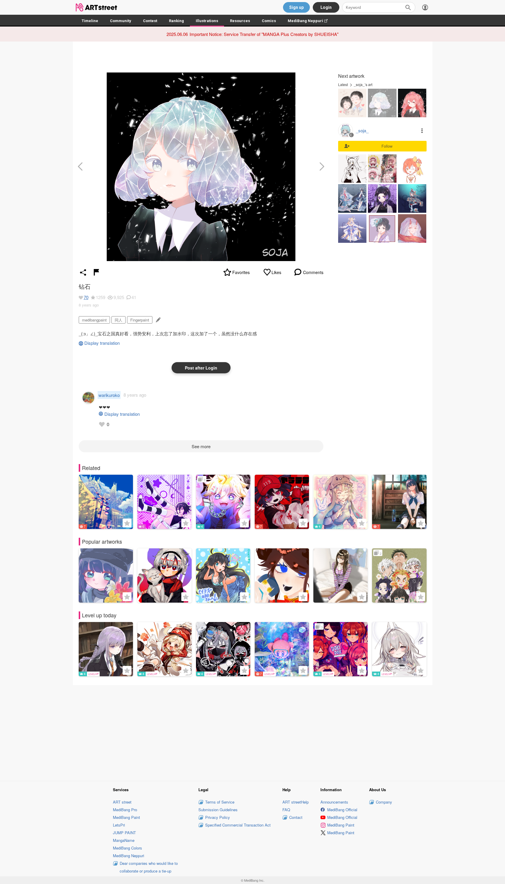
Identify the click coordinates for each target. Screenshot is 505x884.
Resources (240, 21)
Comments (313, 272)
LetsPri (119, 825)
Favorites (241, 272)
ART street (122, 802)
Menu (422, 130)
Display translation (102, 343)
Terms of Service (219, 802)
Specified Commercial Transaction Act (238, 825)
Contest (150, 21)
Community (120, 21)
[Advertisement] (253, 732)
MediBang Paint (126, 817)
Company (384, 802)
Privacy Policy (217, 817)
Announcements (334, 802)
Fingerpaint (139, 320)
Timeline (90, 21)
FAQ (286, 809)
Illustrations (207, 21)
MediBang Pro (125, 809)
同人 (118, 320)
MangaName (123, 840)
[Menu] (425, 7)
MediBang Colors (127, 848)
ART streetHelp (295, 802)
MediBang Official (342, 809)
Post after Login (201, 368)
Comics (269, 21)
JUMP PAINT (124, 832)
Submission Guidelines (218, 809)
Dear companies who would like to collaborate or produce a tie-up (149, 867)
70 (86, 297)
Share (83, 272)
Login (326, 7)
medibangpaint (94, 320)
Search (408, 7)
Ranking (176, 21)
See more (201, 446)
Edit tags (157, 320)
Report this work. (96, 272)
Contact (295, 817)
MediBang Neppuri (310, 21)
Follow (386, 146)
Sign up (296, 7)
